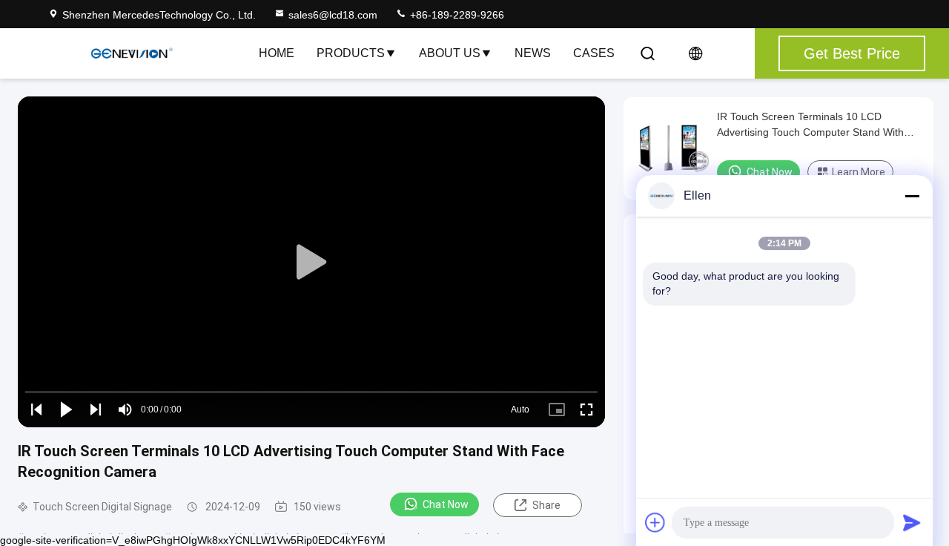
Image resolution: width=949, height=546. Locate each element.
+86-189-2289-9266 (455, 15)
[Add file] (655, 522)
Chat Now (446, 504)
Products (351, 53)
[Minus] (912, 196)
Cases (594, 53)
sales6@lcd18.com (332, 15)
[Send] (912, 522)
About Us (449, 53)
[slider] (311, 392)
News (533, 53)
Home (276, 53)
